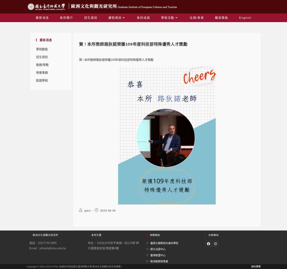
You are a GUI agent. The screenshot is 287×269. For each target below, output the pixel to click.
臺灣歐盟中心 (158, 255)
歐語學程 (42, 80)
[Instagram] (215, 244)
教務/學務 (42, 64)
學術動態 (42, 49)
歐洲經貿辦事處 (159, 261)
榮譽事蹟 (42, 72)
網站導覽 (256, 266)
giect (87, 210)
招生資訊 (42, 57)
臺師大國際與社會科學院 (164, 243)
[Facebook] (208, 244)
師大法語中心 (158, 249)
